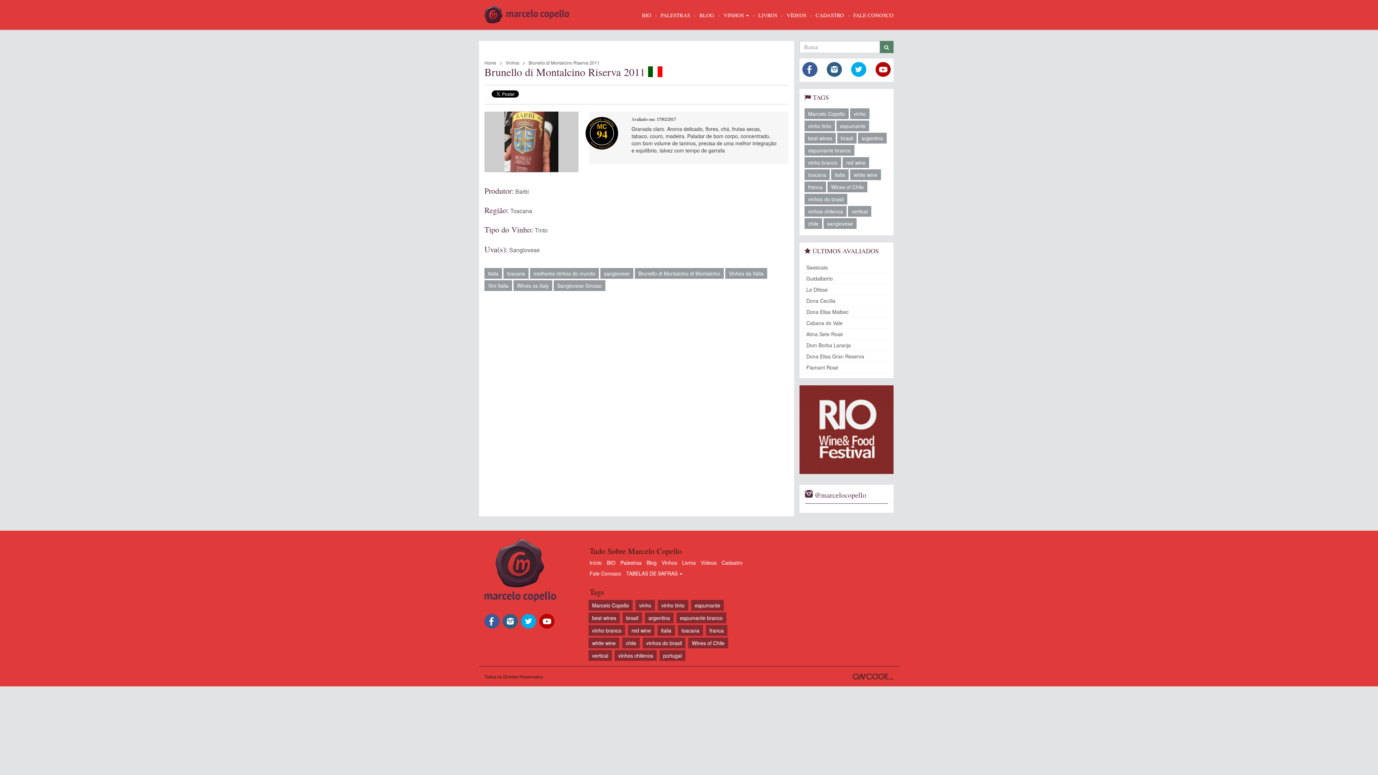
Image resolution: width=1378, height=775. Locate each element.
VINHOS (734, 15)
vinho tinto (819, 126)
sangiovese (617, 273)
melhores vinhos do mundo (564, 273)
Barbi (522, 191)
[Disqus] (636, 400)
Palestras (675, 15)
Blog (652, 562)
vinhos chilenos (825, 211)
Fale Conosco (605, 573)
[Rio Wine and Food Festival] (847, 429)
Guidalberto (819, 278)
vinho (860, 113)
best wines (820, 138)
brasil (847, 138)
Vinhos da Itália (746, 273)
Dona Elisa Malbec (827, 311)
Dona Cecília (820, 300)
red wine (856, 162)
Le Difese (817, 289)
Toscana (521, 211)
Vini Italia (498, 285)
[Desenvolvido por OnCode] (873, 676)
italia (493, 273)
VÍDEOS (796, 15)
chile (813, 223)
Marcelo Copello (826, 113)
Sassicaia (817, 267)
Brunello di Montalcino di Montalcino (679, 273)
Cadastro (732, 562)
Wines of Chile (847, 187)
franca (815, 187)
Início (596, 562)
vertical (860, 211)
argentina (872, 138)
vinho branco (823, 162)
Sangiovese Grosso (579, 285)
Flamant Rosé (822, 367)
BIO (646, 15)
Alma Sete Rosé (824, 334)
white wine (865, 174)
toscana (516, 273)
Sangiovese (524, 250)
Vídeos (709, 562)
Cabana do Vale (824, 323)
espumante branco (829, 150)
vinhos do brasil (826, 199)
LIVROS (767, 15)
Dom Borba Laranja (828, 345)
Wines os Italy (533, 285)
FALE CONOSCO (873, 15)
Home (490, 63)
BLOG (706, 15)
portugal (672, 655)
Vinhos (512, 63)
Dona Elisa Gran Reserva (835, 356)
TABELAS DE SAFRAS (652, 573)
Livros (689, 562)
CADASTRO (830, 15)
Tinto (541, 230)
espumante (853, 126)
